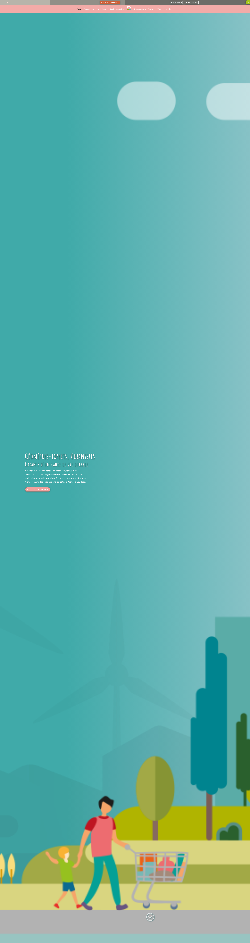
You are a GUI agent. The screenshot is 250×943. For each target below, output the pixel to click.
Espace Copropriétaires (111, 2)
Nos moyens (177, 2)
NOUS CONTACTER (37, 489)
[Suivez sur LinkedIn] (7, 2)
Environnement (140, 9)
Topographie (89, 9)
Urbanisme (102, 9)
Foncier (150, 9)
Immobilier (167, 9)
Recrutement (192, 2)
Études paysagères (117, 9)
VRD (159, 9)
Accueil (79, 9)
